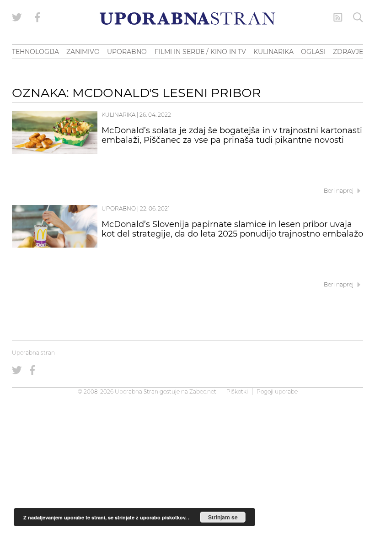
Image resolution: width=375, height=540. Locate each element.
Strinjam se (223, 517)
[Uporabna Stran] (187, 18)
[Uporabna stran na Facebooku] (37, 17)
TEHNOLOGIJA (35, 52)
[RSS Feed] (338, 17)
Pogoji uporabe (277, 391)
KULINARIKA (273, 52)
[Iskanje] (358, 17)
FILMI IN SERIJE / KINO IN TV (200, 52)
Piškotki (237, 391)
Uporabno (119, 208)
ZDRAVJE (348, 52)
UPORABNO (127, 52)
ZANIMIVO (83, 52)
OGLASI (313, 52)
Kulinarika (118, 114)
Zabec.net (202, 391)
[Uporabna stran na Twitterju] (17, 17)
